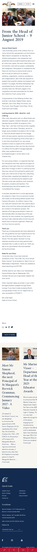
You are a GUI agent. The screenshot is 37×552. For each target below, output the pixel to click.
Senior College (6, 493)
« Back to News (9, 335)
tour (27, 4)
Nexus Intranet (23, 495)
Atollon (33, 547)
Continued (5, 462)
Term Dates (22, 493)
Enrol (20, 4)
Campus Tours (6, 491)
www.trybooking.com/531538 (12, 266)
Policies (4, 495)
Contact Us (5, 498)
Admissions (22, 491)
